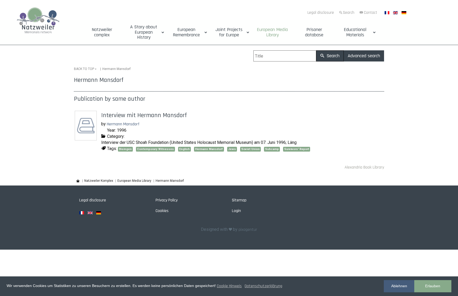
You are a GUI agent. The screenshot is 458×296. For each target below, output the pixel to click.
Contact (370, 12)
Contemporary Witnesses (155, 149)
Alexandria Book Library (364, 167)
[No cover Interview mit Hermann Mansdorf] (86, 138)
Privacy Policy (167, 200)
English (184, 149)
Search (348, 12)
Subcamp (272, 149)
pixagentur (248, 229)
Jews (232, 149)
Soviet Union (250, 149)
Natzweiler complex (102, 32)
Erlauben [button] (432, 286)
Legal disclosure (320, 12)
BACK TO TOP (84, 69)
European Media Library (272, 32)
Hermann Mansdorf (123, 124)
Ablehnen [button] (399, 286)
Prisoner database (314, 32)
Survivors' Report (296, 149)
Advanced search (364, 56)
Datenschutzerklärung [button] (263, 286)
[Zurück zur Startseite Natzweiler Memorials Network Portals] (38, 21)
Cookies (162, 211)
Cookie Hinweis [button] (229, 286)
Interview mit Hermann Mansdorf (144, 115)
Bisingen (125, 149)
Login (236, 211)
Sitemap (239, 200)
